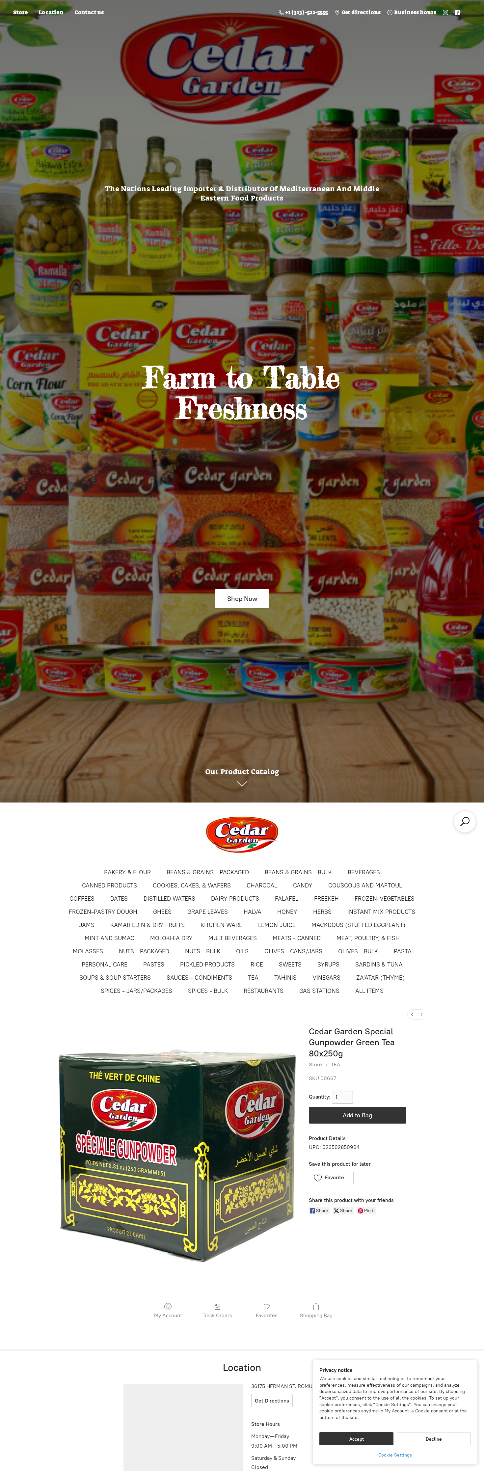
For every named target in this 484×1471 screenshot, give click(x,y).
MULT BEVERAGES (232, 938)
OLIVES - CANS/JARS (293, 951)
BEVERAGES (364, 872)
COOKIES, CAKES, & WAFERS (192, 885)
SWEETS (290, 964)
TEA (253, 977)
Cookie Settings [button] (395, 1455)
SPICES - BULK (208, 990)
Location (51, 12)
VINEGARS (326, 977)
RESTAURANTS (263, 990)
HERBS (322, 911)
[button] (331, 1177)
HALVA (252, 911)
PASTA (403, 951)
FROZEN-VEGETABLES (385, 898)
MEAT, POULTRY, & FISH (368, 938)
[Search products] (465, 822)
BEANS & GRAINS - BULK (298, 872)
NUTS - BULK (202, 951)
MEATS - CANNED (297, 938)
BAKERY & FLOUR (127, 872)
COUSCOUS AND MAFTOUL (365, 885)
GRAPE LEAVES (207, 911)
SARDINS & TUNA (379, 964)
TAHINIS (285, 977)
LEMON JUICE (277, 925)
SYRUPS (328, 964)
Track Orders (217, 1315)
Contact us (89, 12)
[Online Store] (242, 835)
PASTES (153, 964)
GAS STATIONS (319, 990)
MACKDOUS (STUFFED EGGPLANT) (358, 925)
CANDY (302, 885)
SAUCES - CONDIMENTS (199, 977)
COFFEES (81, 898)
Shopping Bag (316, 1315)
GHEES (162, 911)
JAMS (86, 925)
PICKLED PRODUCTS (207, 964)
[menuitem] (412, 1014)
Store (20, 12)
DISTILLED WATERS (169, 898)
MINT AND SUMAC (109, 938)
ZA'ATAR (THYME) (380, 977)
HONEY (287, 911)
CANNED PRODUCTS (109, 885)
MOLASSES (88, 951)
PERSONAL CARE (104, 964)
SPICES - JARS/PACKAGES (136, 990)
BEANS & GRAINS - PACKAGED (208, 872)
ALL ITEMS (369, 990)
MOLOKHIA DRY (171, 938)
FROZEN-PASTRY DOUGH (103, 911)
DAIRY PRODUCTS (235, 898)
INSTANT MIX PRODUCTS (381, 911)
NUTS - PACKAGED (144, 951)
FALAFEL (286, 898)
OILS (242, 951)
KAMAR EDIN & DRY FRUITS (147, 925)
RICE (257, 964)
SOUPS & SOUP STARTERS (115, 977)
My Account (168, 1315)
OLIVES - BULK (358, 951)
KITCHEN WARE (221, 925)
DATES (119, 898)
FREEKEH (326, 898)
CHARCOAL (262, 885)
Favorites (267, 1315)
